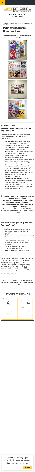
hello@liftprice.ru (17, 16)
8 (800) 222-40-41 (17, 14)
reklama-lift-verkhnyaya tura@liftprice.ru (16, 210)
